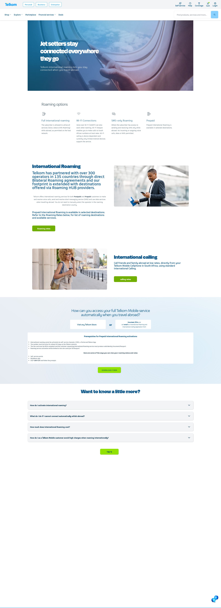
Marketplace (30, 14)
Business (41, 4)
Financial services (46, 14)
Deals (60, 14)
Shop (7, 14)
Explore (17, 14)
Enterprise (55, 4)
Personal (28, 4)
